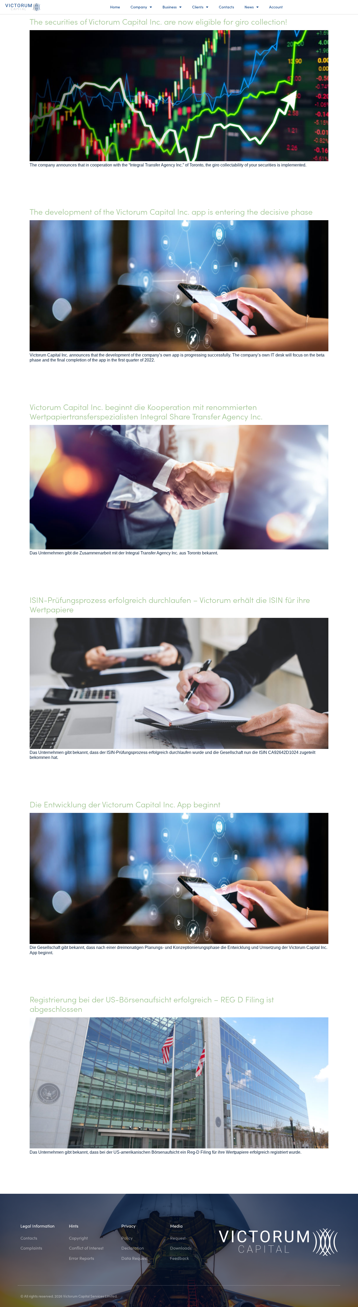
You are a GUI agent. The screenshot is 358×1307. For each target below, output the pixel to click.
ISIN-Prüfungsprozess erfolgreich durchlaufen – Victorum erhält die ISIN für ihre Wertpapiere (170, 604)
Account (276, 6)
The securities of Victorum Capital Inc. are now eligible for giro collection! (158, 21)
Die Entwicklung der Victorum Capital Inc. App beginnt (125, 803)
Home (115, 6)
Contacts (226, 6)
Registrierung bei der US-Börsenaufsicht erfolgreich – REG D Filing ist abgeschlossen (152, 1003)
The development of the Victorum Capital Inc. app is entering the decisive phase (171, 211)
